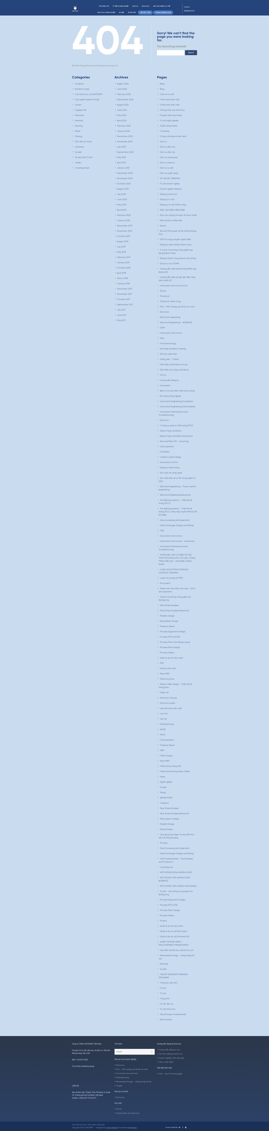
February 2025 (124, 94)
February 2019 (123, 257)
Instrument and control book (173, 286)
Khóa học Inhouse (168, 698)
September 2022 (125, 152)
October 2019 (123, 236)
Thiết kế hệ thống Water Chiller (175, 771)
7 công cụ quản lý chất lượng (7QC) (176, 425)
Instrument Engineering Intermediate (177, 407)
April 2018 (121, 273)
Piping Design (166, 829)
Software (79, 147)
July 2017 (121, 310)
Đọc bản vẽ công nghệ (171, 473)
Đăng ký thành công (169, 468)
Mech (162, 735)
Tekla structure (167, 679)
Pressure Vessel (167, 626)
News (77, 131)
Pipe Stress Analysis (169, 605)
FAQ (162, 338)
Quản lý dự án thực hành (171, 658)
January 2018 (123, 284)
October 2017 (123, 299)
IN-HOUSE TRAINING (170, 178)
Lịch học (164, 714)
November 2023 (125, 142)
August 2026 (123, 84)
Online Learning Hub (163, 12)
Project (163, 921)
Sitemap (164, 964)
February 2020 (124, 215)
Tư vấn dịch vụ (166, 1004)
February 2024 (124, 126)
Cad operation (167, 447)
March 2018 (122, 278)
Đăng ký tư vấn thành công (173, 205)
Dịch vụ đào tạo (167, 147)
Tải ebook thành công (170, 301)
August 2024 (123, 105)
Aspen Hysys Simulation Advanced (176, 436)
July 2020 (121, 194)
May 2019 (121, 252)
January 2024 (123, 131)
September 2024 (125, 100)
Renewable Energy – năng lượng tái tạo (134, 1082)
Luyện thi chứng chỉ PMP (171, 578)
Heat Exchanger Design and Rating (177, 853)
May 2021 (121, 157)
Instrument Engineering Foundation (176, 401)
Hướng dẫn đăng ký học (169, 1050)
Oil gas (163, 787)
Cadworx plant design (170, 457)
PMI (162, 663)
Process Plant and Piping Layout (175, 642)
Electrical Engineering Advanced (175, 495)
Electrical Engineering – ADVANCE (176, 322)
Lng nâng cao (166, 867)
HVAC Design (166, 756)
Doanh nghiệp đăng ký (171, 189)
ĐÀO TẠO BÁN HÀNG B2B (172, 210)
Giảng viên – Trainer (169, 359)
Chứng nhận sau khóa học (172, 110)
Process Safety (167, 653)
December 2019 (124, 226)
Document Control (169, 462)
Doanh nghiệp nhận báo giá (171, 1058)
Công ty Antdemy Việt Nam (173, 136)
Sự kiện (121, 12)
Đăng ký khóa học (168, 194)
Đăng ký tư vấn (167, 199)
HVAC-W (164, 693)
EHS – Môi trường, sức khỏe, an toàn (177, 307)
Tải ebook (164, 296)
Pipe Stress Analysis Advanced (174, 611)
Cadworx (164, 803)
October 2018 (123, 268)
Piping (163, 792)
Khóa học (146, 6)
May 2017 (121, 320)
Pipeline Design (167, 616)
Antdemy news (82, 89)
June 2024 (122, 110)
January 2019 (123, 263)
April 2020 (122, 210)
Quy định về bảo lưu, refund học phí (176, 950)
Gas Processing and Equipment (175, 848)
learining (79, 121)
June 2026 (122, 89)
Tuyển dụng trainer (168, 126)
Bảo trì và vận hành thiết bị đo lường (177, 391)
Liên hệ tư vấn (145, 12)
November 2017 (124, 294)
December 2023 (125, 136)
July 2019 (121, 247)
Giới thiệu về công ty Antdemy (174, 370)
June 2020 (122, 199)
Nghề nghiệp (166, 782)
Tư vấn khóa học (167, 1009)
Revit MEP (165, 674)
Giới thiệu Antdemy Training (173, 349)
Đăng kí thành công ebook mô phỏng (178, 258)
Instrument (165, 386)
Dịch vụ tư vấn (166, 168)
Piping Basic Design (169, 621)
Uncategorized (82, 168)
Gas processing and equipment (175, 520)
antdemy (79, 84)
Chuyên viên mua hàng (171, 115)
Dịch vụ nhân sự (167, 163)
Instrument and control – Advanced (177, 541)
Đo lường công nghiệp (170, 396)
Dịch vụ (135, 6)
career (78, 105)
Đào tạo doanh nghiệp (106, 12)
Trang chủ (164, 999)
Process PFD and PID (170, 637)
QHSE (163, 729)
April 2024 (121, 121)
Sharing (78, 136)
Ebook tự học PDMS (169, 264)
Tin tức (163, 988)
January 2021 (123, 168)
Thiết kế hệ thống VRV (170, 766)
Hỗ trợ (163, 375)
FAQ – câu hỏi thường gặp (170, 1074)
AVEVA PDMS (166, 798)
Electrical (164, 312)
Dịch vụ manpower (169, 157)
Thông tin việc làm (168, 983)
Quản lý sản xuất (168, 668)
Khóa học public (167, 703)
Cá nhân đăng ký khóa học (171, 1054)
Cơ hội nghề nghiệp (169, 121)
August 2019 (122, 241)
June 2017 (121, 315)
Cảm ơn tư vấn (167, 94)
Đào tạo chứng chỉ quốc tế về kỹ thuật (178, 215)
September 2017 (125, 305)
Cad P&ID (164, 452)
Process (163, 843)
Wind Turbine (166, 1020)
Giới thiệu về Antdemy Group (174, 365)
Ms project (165, 583)
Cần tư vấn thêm (166, 1062)
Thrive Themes (112, 1128)
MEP (162, 750)
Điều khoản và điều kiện (171, 220)
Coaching (164, 131)
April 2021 (121, 163)
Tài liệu (78, 163)
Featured (79, 115)
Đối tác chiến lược (168, 354)
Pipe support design (169, 819)
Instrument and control (171, 333)
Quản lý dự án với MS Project (173, 931)
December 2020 (125, 173)
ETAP (162, 328)
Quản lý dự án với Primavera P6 (174, 937)
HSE (162, 531)
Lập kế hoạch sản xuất (171, 708)
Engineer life (80, 110)
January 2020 (123, 220)
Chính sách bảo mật (169, 100)
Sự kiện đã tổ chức (84, 157)
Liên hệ (163, 719)
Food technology (168, 343)
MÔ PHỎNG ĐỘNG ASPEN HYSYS (176, 872)
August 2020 (123, 189)
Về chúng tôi (104, 6)
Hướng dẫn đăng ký (169, 380)
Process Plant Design (170, 647)
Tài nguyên (132, 12)
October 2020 (124, 184)
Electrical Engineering (170, 317)
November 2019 (124, 231)
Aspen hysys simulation (171, 431)
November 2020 (125, 178)
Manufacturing (167, 724)
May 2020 (122, 205)
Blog (162, 84)
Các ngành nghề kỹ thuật (87, 100)
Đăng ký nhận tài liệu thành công (175, 245)
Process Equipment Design (172, 632)
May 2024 (121, 115)
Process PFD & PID (169, 905)
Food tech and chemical (127, 1074)
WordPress (132, 1128)
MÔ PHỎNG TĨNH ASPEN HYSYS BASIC (178, 886)
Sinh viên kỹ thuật (83, 142)
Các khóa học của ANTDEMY (89, 94)
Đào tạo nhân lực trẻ (161, 6)
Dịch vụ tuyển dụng (169, 173)
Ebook (163, 226)
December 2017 (124, 289)
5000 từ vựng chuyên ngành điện (175, 239)
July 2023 (121, 147)
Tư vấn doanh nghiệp (121, 6)
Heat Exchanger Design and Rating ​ (177, 525)
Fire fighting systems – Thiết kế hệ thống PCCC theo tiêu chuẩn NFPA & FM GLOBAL (178, 512)
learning (79, 126)
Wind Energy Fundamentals (173, 1014)
